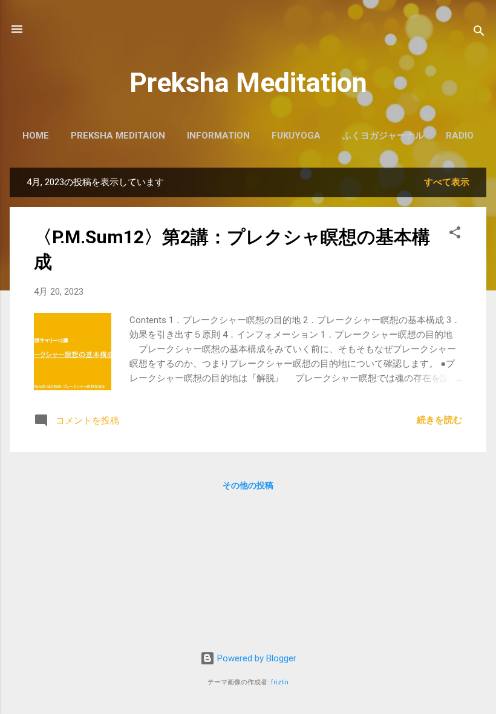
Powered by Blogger (255, 658)
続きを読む (439, 419)
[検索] (479, 33)
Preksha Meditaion (118, 135)
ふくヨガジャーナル (383, 135)
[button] (455, 234)
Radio (460, 135)
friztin (280, 682)
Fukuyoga (296, 135)
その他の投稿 (248, 485)
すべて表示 (446, 182)
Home (35, 135)
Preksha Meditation (248, 83)
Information (218, 135)
